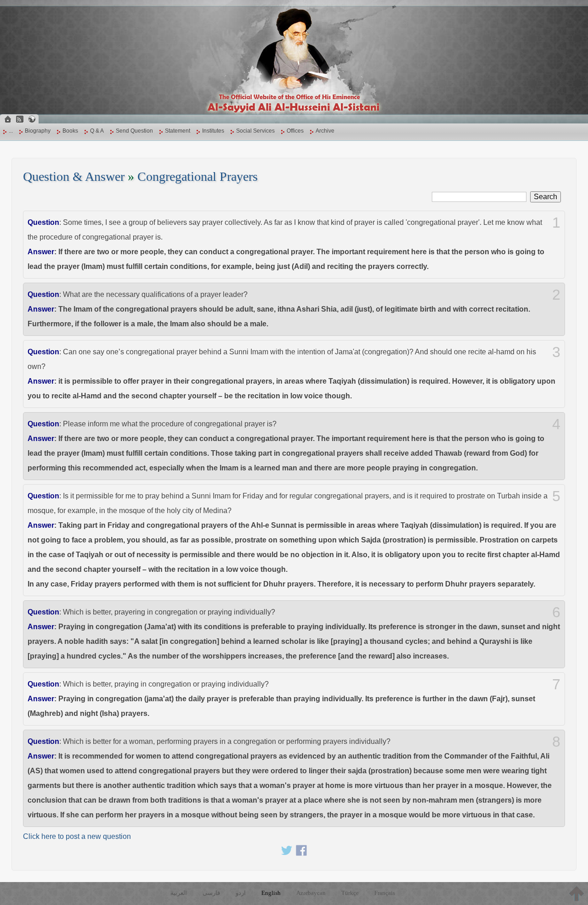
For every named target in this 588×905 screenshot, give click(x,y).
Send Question (134, 131)
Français (384, 892)
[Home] (7, 119)
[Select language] (31, 119)
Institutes (213, 131)
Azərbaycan (311, 892)
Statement (177, 131)
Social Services (255, 131)
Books (70, 131)
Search (545, 197)
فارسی (211, 892)
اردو (241, 892)
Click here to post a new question (77, 836)
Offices (295, 131)
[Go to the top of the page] (576, 893)
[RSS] (19, 119)
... (11, 131)
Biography (38, 131)
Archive (325, 131)
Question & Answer (73, 176)
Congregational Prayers (197, 176)
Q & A (97, 131)
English (271, 892)
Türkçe (350, 892)
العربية (178, 892)
